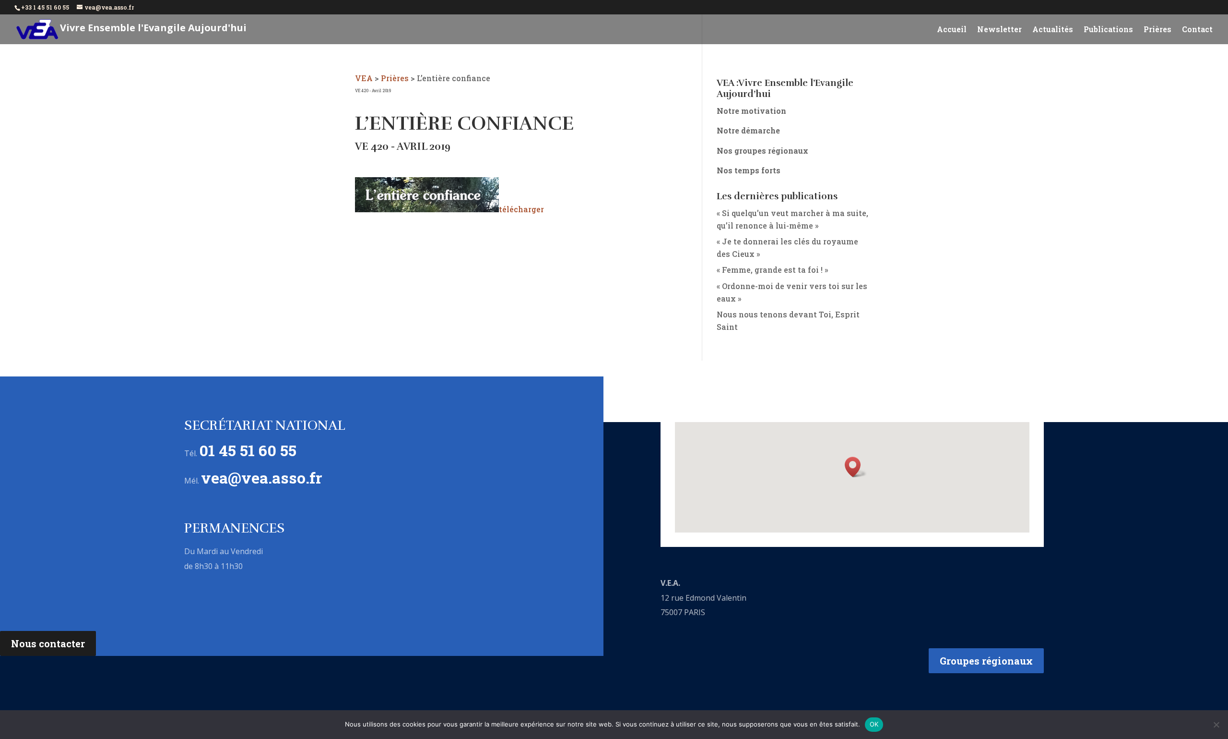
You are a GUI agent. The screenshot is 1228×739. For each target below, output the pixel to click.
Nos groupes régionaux (762, 150)
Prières (1157, 30)
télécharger (521, 209)
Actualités (1052, 30)
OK (874, 724)
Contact (1197, 30)
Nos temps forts (748, 170)
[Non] (1216, 724)
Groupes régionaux (986, 660)
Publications (1108, 30)
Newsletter (999, 30)
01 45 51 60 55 (247, 450)
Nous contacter (48, 643)
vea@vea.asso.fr (261, 477)
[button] (856, 467)
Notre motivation (751, 111)
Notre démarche (748, 130)
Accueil (952, 30)
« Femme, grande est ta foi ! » (772, 270)
